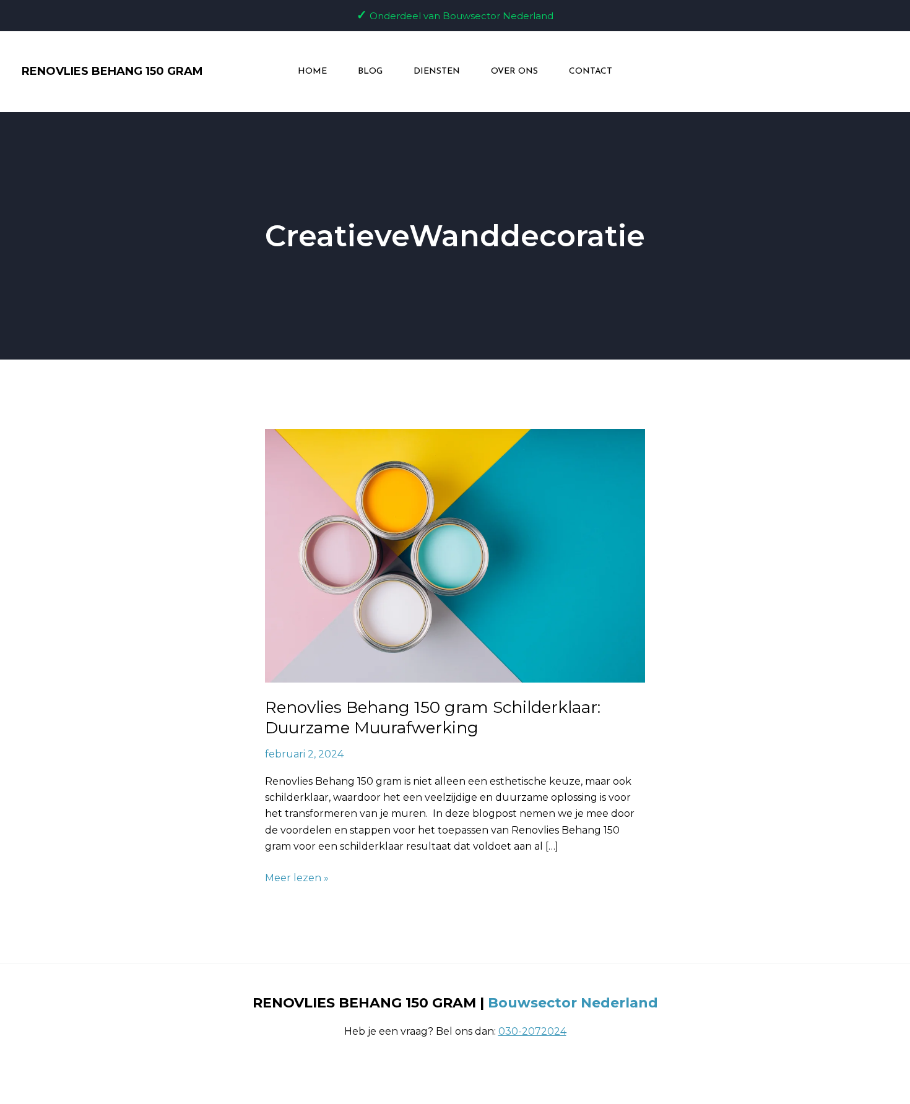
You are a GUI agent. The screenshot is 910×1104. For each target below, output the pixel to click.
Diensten (437, 71)
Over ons (514, 71)
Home (312, 71)
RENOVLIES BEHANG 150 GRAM (112, 71)
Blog (370, 71)
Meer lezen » (297, 877)
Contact (590, 71)
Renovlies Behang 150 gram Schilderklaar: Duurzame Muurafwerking (432, 717)
